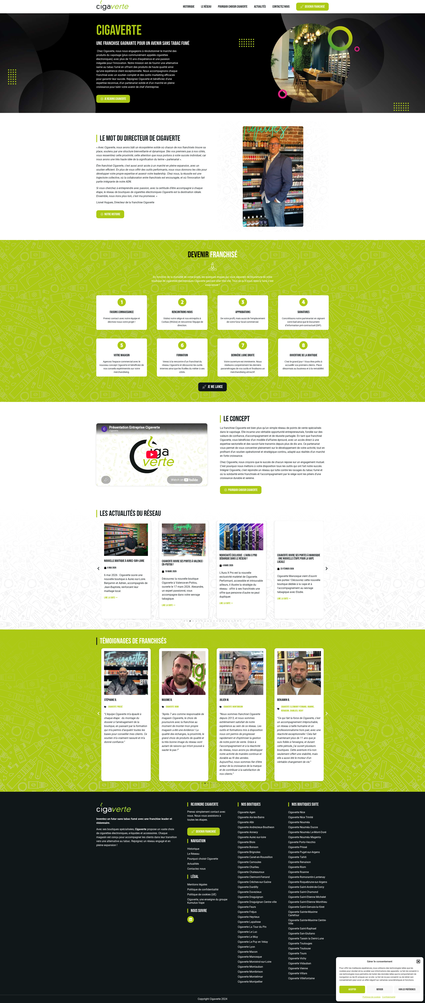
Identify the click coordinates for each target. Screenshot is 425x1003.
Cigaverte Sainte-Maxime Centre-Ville (307, 922)
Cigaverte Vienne (298, 968)
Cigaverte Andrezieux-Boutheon (256, 827)
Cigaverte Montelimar (250, 976)
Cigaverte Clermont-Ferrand (254, 877)
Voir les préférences (407, 989)
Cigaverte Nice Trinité (300, 817)
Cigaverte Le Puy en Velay (253, 941)
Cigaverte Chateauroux (251, 872)
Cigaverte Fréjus (247, 911)
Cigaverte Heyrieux (248, 916)
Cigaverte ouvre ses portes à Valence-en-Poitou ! (182, 563)
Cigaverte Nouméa (299, 822)
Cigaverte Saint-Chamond (303, 892)
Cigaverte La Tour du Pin (252, 926)
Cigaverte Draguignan (250, 897)
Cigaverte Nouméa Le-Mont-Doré (307, 832)
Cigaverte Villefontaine (301, 978)
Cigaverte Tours (297, 953)
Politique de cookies (372, 997)
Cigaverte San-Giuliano (301, 933)
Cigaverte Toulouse (299, 948)
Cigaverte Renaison (299, 862)
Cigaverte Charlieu (248, 867)
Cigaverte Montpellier (250, 981)
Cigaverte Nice (296, 812)
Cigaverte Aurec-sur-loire (252, 837)
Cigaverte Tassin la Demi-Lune (306, 938)
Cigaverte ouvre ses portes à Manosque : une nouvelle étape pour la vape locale (298, 558)
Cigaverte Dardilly (248, 887)
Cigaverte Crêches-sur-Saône (254, 882)
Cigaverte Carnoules (249, 862)
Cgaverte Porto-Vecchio (301, 842)
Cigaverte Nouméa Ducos (303, 827)
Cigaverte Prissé (297, 847)
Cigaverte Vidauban (299, 963)
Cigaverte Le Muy (248, 936)
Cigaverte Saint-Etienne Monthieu (307, 902)
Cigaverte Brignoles (249, 852)
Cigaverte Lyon (246, 946)
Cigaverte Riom (297, 867)
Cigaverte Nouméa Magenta (304, 837)
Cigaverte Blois (246, 842)
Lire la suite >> (111, 597)
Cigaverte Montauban (250, 966)
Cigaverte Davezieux (249, 892)
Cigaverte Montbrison (250, 971)
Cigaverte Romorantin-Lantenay (306, 877)
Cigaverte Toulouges (300, 943)
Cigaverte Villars (297, 973)
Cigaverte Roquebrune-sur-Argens (307, 882)
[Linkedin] (190, 919)
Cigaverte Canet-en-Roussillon (255, 857)
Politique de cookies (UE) (201, 894)
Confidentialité (388, 997)
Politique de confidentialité (202, 889)
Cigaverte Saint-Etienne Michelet (307, 897)
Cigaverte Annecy (248, 832)
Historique (188, 7)
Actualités (260, 7)
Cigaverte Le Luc (247, 931)
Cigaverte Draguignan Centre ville (257, 902)
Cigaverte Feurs (247, 906)
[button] (418, 961)
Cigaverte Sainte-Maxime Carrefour (302, 913)
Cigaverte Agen (246, 812)
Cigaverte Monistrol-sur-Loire (254, 961)
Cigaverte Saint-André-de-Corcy (306, 887)
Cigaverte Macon (247, 951)
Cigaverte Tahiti (297, 857)
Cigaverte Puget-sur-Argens (304, 852)
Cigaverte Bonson (248, 847)
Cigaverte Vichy (297, 958)
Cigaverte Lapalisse (249, 921)
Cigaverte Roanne (298, 872)
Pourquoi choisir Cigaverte (232, 7)
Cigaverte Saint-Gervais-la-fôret (306, 906)
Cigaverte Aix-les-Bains (251, 817)
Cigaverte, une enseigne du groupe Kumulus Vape (207, 901)
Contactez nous (281, 7)
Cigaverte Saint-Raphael (302, 928)
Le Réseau (206, 7)
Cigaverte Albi (246, 822)
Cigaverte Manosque (250, 956)
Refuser (380, 989)
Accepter (352, 989)
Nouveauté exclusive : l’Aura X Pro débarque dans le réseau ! (238, 557)
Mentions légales (197, 884)
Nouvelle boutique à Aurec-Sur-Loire (124, 561)
